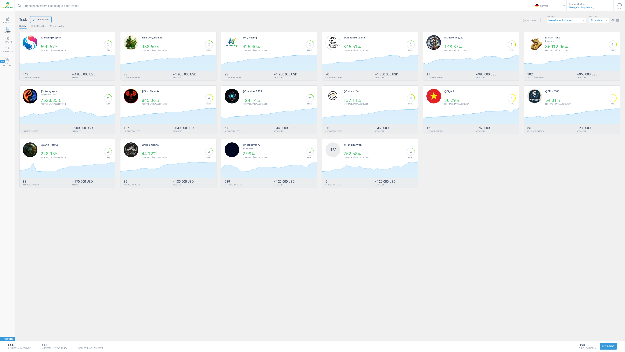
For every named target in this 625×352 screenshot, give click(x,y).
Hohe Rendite (38, 26)
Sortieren (551, 16)
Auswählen (43, 19)
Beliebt (23, 26)
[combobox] (566, 20)
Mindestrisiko (57, 26)
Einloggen (574, 7)
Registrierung (587, 7)
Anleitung (531, 20)
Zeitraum (593, 16)
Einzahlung (608, 346)
